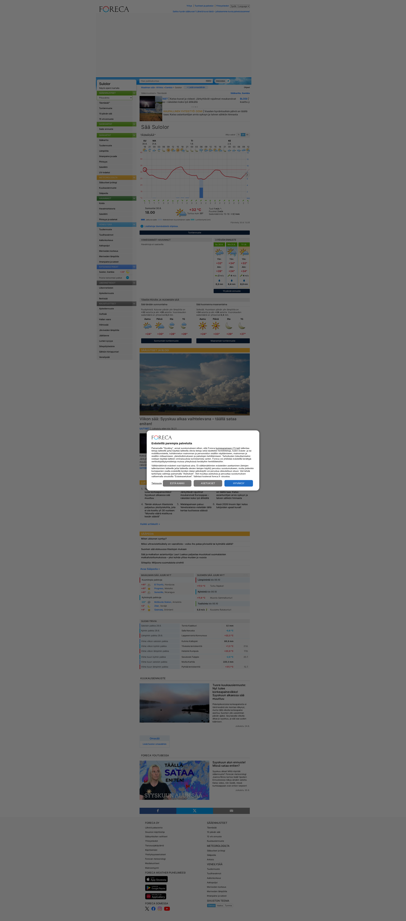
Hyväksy (238, 483)
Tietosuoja (156, 483)
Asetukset (208, 483)
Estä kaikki (177, 483)
